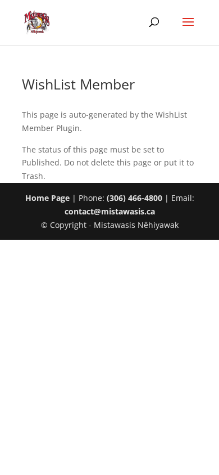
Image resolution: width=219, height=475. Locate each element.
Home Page (47, 197)
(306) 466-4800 (134, 197)
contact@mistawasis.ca (110, 211)
